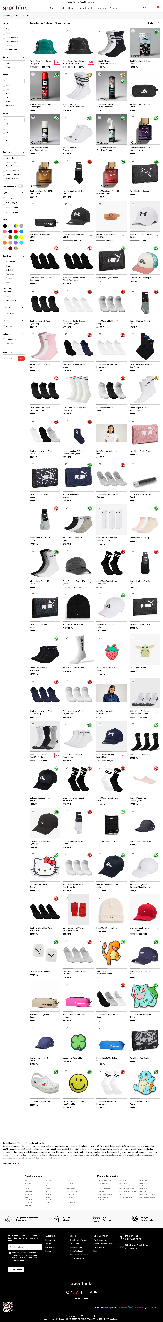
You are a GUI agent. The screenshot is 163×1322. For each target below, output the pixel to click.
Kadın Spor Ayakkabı (105, 1194)
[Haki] (10, 243)
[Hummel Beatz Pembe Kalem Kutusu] (78, 1017)
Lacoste (69, 1186)
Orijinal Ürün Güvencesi (79, 1255)
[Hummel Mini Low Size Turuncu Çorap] (145, 800)
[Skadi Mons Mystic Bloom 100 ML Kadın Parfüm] (145, 150)
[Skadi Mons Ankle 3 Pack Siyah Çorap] (45, 323)
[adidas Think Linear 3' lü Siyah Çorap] (45, 670)
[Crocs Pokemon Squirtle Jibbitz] (145, 1104)
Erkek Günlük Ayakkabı (126, 1189)
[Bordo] (10, 248)
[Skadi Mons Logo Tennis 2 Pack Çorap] (78, 800)
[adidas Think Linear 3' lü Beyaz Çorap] (78, 757)
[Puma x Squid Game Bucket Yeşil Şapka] (45, 63)
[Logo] (15, 8)
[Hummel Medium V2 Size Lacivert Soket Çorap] (78, 453)
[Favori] (33, 31)
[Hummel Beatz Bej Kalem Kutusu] (45, 1017)
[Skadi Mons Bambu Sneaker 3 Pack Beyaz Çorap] (78, 323)
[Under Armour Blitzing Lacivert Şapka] (111, 757)
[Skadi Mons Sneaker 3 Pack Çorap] (78, 367)
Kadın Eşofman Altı (125, 1197)
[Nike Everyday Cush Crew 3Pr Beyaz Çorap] (111, 540)
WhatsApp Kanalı (76, 1251)
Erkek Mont (122, 1180)
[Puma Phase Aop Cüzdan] (145, 1059)
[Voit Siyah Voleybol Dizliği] (111, 842)
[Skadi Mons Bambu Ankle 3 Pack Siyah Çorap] (45, 410)
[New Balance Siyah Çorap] (145, 755)
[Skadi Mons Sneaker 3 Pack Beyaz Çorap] (111, 367)
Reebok (48, 1194)
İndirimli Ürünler (86, 8)
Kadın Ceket (123, 1194)
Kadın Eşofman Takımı (147, 1194)
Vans (47, 1183)
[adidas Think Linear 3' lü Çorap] (78, 540)
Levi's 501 (101, 1200)
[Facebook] (81, 1292)
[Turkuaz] (21, 243)
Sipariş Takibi (16, 1269)
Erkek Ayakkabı (144, 1180)
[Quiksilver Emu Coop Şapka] (145, 279)
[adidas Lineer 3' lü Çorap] (145, 539)
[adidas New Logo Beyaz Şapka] (111, 627)
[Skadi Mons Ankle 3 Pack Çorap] (111, 410)
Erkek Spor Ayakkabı (104, 1180)
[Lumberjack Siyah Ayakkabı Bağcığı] (145, 497)
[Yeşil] (16, 237)
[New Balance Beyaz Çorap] (78, 669)
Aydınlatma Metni (76, 1247)
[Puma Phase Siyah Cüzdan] (111, 279)
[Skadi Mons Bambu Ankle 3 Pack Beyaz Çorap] (78, 887)
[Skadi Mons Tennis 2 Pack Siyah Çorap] (111, 583)
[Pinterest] (90, 1292)
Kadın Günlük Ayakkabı (147, 1197)
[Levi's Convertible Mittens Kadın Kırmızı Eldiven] (78, 930)
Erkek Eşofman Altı (104, 1189)
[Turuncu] (5, 243)
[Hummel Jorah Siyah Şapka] (145, 842)
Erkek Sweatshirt (103, 1183)
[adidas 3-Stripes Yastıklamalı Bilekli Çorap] (111, 63)
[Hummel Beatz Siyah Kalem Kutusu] (45, 237)
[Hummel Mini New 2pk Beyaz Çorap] (78, 843)
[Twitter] (72, 1292)
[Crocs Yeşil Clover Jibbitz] (78, 1059)
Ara (21, 358)
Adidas (48, 1180)
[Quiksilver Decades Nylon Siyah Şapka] (45, 843)
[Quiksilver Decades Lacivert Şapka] (111, 887)
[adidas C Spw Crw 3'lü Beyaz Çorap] (145, 410)
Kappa (48, 1203)
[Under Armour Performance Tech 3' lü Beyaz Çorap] (145, 713)
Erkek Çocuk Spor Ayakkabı (128, 1191)
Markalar (102, 8)
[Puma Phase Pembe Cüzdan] (145, 452)
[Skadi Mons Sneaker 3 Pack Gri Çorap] (78, 974)
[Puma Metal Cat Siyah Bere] (78, 625)
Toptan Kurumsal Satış (102, 1244)
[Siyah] (5, 226)
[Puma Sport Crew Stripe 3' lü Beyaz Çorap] (78, 410)
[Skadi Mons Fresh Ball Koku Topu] (145, 63)
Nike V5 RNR (123, 1200)
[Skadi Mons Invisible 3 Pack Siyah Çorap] (45, 930)
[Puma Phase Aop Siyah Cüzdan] (45, 497)
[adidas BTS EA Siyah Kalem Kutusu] (145, 106)
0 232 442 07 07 (133, 1239)
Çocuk (71, 8)
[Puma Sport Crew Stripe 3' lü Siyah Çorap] (145, 367)
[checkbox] (10, 1253)
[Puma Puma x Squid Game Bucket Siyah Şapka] (78, 63)
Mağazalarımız (51, 1247)
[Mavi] (21, 232)
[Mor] (16, 243)
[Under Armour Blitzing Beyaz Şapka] (145, 237)
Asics (48, 1197)
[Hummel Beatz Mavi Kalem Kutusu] (111, 1060)
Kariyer (48, 1251)
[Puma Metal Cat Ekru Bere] (111, 929)
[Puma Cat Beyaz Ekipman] (45, 972)
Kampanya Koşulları (77, 1258)
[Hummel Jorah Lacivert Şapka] (45, 1060)
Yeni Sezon (115, 8)
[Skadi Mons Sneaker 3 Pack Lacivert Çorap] (45, 713)
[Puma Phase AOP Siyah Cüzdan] (45, 627)
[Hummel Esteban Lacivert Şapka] (145, 974)
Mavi (68, 1180)
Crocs (48, 1189)
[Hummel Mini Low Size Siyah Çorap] (145, 583)
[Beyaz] (10, 226)
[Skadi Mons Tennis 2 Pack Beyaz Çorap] (111, 1104)
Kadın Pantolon (103, 1197)
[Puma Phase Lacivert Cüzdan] (78, 497)
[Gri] (21, 226)
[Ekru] (5, 248)
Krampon (142, 1191)
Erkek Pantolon (144, 1186)
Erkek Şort (101, 1191)
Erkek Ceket (102, 1186)
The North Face (72, 1191)
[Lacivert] (10, 232)
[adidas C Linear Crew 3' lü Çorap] (45, 367)
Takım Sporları (99, 1247)
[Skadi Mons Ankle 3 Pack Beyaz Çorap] (78, 713)
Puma (48, 1186)
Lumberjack (71, 1189)
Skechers (28, 1183)
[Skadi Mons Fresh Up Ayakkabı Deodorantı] (111, 106)
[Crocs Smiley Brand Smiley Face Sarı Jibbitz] (78, 1104)
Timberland (29, 1203)
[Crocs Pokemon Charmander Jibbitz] (111, 974)
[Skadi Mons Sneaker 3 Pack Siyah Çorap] (45, 280)
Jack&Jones (71, 1194)
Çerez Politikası (76, 1244)
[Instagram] (67, 1292)
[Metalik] (16, 248)
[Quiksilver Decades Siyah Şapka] (45, 800)
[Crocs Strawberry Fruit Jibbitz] (111, 670)
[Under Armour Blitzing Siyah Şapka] (78, 237)
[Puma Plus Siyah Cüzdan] (145, 192)
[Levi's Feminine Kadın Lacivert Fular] (111, 713)
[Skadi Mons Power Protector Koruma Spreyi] (45, 106)
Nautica (27, 1197)
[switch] (21, 186)
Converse (70, 1183)
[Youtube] (95, 1292)
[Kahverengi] (10, 237)
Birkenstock (29, 1194)
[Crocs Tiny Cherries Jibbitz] (45, 1102)
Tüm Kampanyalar (100, 1240)
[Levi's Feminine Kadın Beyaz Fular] (111, 453)
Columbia (28, 1189)
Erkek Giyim (143, 1189)
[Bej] (5, 237)
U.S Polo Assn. (30, 1200)
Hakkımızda (50, 1240)
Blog (95, 1251)
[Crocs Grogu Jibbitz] (145, 669)
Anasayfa (6, 16)
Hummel (49, 1191)
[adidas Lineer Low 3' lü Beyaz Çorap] (78, 150)
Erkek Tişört (123, 1183)
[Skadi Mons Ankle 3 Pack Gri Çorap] (111, 323)
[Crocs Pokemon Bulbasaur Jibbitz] (145, 1017)
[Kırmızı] (16, 232)
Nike (26, 1180)
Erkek (61, 8)
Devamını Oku (9, 1163)
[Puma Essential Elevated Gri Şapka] (78, 583)
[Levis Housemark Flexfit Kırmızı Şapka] (145, 930)
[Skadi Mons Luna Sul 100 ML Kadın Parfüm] (45, 193)
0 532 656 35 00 (133, 1248)
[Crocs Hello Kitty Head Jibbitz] (45, 887)
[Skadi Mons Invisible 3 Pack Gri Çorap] (111, 497)
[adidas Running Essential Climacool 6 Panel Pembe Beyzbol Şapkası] (145, 887)
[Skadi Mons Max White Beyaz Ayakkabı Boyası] (45, 150)
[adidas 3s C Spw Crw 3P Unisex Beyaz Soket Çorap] (78, 106)
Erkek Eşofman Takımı (126, 1186)
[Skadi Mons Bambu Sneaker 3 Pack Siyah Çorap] (78, 280)
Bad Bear (28, 1205)
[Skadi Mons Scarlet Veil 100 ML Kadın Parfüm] (111, 193)
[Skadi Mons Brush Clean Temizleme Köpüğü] (111, 150)
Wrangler (49, 1200)
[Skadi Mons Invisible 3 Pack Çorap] (111, 1017)
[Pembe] (5, 232)
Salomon (70, 1197)
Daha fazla (95, 1120)
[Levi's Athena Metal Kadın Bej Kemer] (111, 237)
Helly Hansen (71, 1203)
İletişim (48, 1244)
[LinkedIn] (86, 1292)
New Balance (29, 1186)
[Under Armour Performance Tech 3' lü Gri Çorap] (45, 757)
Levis (68, 1200)
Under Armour (30, 1191)
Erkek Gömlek (144, 1183)
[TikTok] (77, 1292)
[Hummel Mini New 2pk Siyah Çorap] (78, 193)
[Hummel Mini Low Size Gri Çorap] (45, 540)
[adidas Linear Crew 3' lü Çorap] (45, 583)
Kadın (52, 8)
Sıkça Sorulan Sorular (78, 1240)
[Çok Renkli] (16, 226)
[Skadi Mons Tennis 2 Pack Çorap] (111, 800)
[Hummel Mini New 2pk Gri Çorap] (145, 323)
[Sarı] (21, 237)
